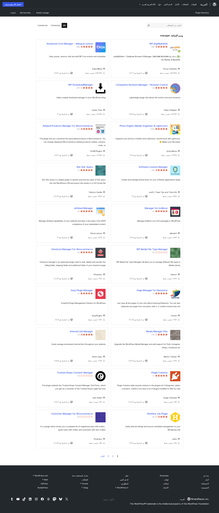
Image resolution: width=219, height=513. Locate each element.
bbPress (44, 484)
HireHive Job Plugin (157, 413)
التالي (103, 456)
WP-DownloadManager (80, 84)
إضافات (166, 484)
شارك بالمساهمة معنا (80, 476)
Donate (84, 484)
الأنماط (166, 488)
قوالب (166, 480)
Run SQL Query (85, 167)
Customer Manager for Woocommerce (72, 413)
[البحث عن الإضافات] (148, 25)
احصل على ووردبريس (13, 4)
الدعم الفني (124, 480)
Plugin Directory (202, 13)
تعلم (126, 476)
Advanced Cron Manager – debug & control (70, 43)
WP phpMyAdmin (158, 43)
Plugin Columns (159, 372)
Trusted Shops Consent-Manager (75, 372)
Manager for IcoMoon (156, 208)
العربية (182, 499)
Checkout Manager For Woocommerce (72, 249)
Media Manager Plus (157, 331)
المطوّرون (124, 484)
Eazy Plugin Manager (82, 290)
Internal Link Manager (81, 331)
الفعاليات (85, 480)
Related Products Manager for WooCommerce (68, 126)
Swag (84, 488)
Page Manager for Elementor (152, 290)
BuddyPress (43, 488)
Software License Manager (153, 167)
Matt (45, 480)
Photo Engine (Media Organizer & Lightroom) (144, 126)
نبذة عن (206, 476)
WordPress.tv (121, 488)
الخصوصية (205, 488)
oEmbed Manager (83, 208)
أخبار (207, 480)
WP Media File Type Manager (152, 249)
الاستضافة (205, 484)
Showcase (164, 476)
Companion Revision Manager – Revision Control (142, 84)
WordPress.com (40, 476)
